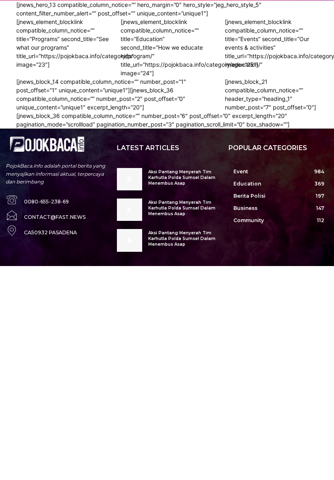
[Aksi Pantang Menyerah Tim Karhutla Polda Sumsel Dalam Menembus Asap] (129, 179)
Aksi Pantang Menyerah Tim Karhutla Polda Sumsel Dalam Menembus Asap (181, 177)
